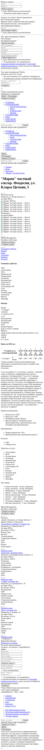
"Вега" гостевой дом (9, 610)
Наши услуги (10, 706)
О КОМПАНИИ (11, 115)
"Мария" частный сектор (15, 173)
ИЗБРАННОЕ (10, 121)
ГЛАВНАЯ (9, 103)
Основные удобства (8, 249)
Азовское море (15, 111)
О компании (10, 700)
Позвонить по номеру (9, 643)
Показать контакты (8, 242)
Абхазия (13, 113)
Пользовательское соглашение (17, 714)
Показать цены (6, 551)
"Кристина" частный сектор (12, 553)
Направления (10, 698)
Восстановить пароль (9, 30)
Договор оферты (11, 716)
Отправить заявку (8, 244)
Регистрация (12, 96)
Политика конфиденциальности (17, 712)
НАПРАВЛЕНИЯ (12, 105)
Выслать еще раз (8, 43)
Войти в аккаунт (7, 9)
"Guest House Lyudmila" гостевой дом (15, 524)
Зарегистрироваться (9, 57)
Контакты (9, 704)
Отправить (5, 85)
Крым (12, 109)
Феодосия (9, 171)
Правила (4, 257)
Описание (5, 255)
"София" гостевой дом (9, 581)
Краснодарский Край (18, 107)
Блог (7, 702)
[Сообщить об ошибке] (4, 193)
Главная (8, 167)
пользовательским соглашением (13, 64)
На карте (4, 259)
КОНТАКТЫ (10, 119)
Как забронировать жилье (15, 710)
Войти (4, 96)
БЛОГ (7, 117)
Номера (4, 251)
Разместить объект (8, 98)
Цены (3, 253)
